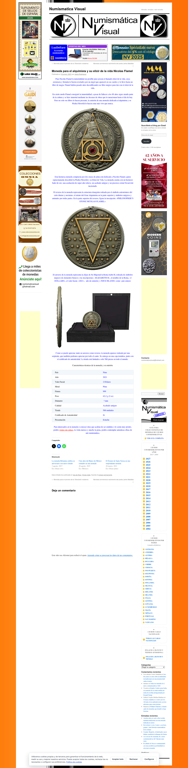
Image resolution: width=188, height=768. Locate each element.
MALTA (147, 610)
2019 (147, 483)
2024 (147, 467)
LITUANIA (148, 604)
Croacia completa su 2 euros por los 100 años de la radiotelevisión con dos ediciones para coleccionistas (154, 702)
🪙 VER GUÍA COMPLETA (154, 438)
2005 (147, 525)
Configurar (149, 759)
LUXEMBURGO (150, 607)
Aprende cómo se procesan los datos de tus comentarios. (110, 555)
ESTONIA (147, 580)
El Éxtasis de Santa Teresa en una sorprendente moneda (118, 462)
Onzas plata (86, 475)
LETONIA (148, 601)
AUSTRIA (147, 555)
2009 (147, 513)
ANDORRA (148, 552)
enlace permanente (105, 475)
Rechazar (134, 759)
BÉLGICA (148, 558)
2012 (147, 504)
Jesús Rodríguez (80, 74)
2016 (147, 492)
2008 (147, 516)
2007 (147, 519)
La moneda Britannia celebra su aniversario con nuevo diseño (63, 462)
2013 (147, 501)
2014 (147, 498)
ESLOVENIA (148, 574)
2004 (147, 528)
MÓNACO (147, 613)
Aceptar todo (118, 759)
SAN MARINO (149, 619)
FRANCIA (148, 586)
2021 (147, 476)
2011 (147, 507)
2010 (147, 510)
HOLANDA (148, 592)
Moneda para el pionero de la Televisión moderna (70, 63)
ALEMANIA (148, 549)
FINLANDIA (148, 583)
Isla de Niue (77, 475)
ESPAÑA (147, 576)
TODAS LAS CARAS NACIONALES (152, 639)
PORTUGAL (148, 616)
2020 (147, 480)
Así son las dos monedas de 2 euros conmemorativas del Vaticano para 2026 (154, 738)
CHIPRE (147, 564)
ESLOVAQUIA (149, 570)
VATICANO (148, 622)
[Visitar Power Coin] (154, 243)
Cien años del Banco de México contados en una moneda (90, 462)
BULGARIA (148, 561)
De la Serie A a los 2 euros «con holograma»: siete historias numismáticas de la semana (155, 727)
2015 (147, 495)
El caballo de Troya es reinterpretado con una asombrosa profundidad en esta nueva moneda (154, 745)
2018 (147, 486)
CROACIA (148, 567)
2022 (147, 473)
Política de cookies (74, 762)
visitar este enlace (66, 429)
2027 (147, 458)
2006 (147, 522)
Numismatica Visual (67, 8)
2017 (147, 489)
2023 (147, 470)
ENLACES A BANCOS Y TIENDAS (153, 658)
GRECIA (147, 589)
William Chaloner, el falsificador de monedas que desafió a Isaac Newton (155, 708)
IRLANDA (148, 595)
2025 (147, 464)
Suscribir (146, 141)
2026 (147, 461)
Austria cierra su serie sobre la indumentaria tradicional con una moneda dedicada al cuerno (154, 720)
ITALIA (147, 598)
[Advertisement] (30, 349)
